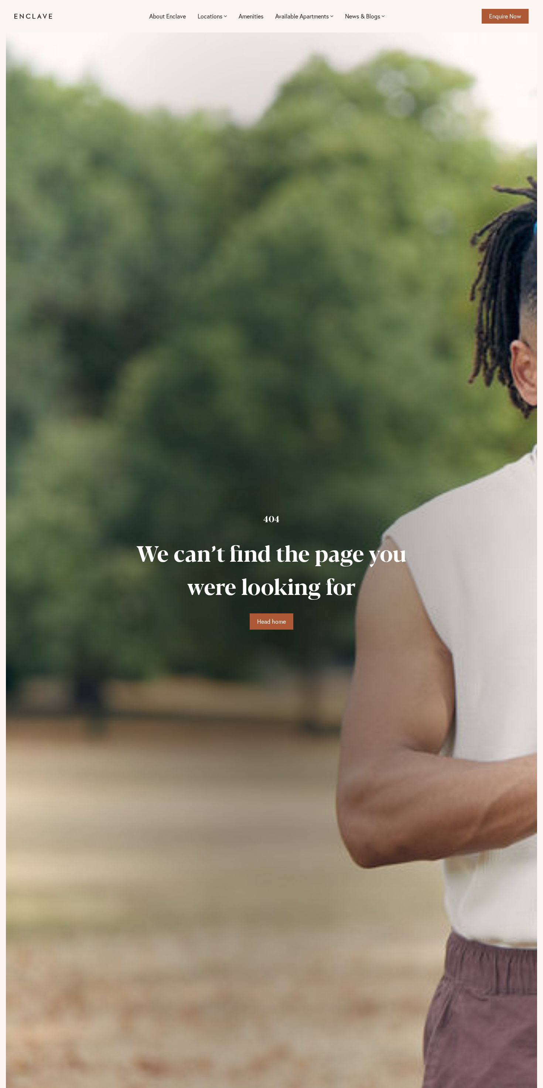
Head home (271, 621)
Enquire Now (505, 16)
